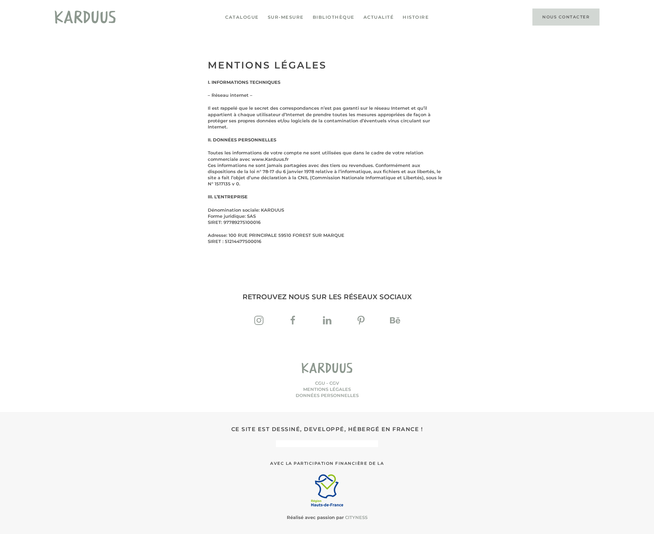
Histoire (416, 17)
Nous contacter (566, 16)
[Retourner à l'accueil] (85, 17)
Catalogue (242, 17)
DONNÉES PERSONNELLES (327, 395)
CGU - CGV (327, 383)
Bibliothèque (334, 17)
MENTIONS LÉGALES (327, 389)
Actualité (378, 17)
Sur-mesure (286, 17)
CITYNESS (356, 517)
